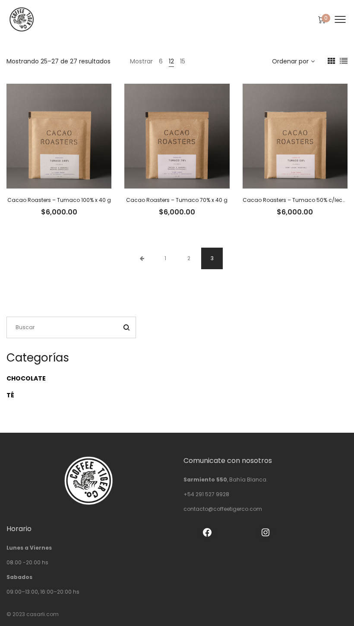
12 (171, 61)
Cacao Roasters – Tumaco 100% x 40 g (59, 200)
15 (182, 61)
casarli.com (42, 614)
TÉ (10, 395)
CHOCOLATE (26, 378)
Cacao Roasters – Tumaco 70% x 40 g (177, 200)
